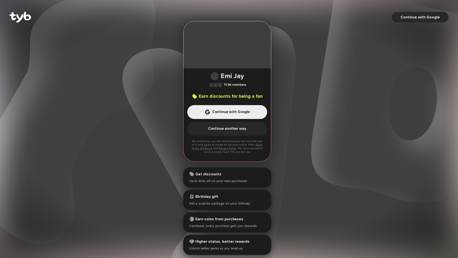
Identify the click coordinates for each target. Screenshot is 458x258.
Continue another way (227, 128)
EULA (259, 145)
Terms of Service (202, 148)
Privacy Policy (227, 148)
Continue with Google (420, 17)
